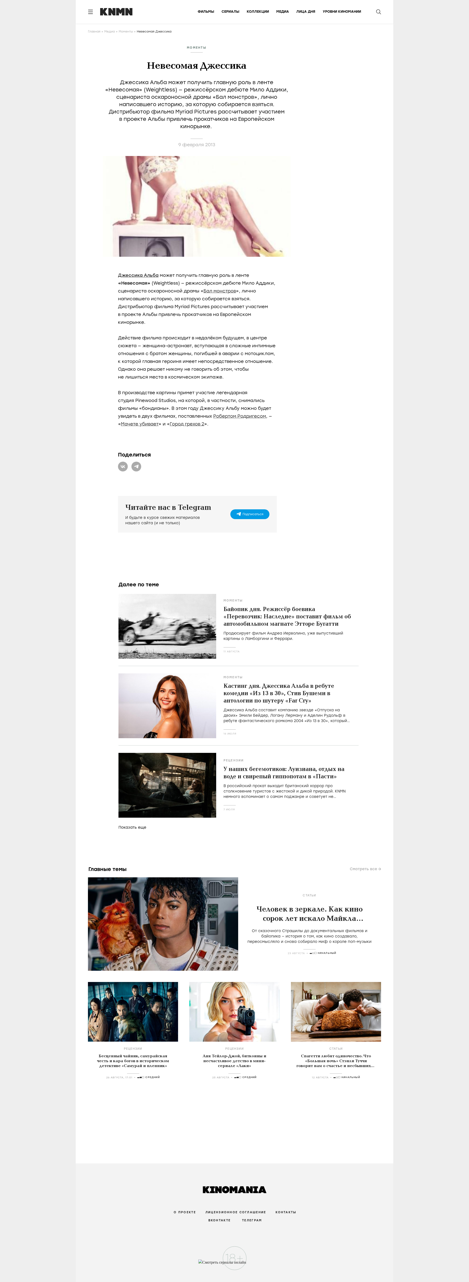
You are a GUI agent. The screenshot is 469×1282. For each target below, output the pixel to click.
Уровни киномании (342, 12)
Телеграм (252, 1220)
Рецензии (234, 760)
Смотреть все (363, 869)
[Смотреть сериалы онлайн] (234, 1265)
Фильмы (206, 12)
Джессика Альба (138, 275)
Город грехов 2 (187, 424)
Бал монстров (219, 291)
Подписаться (253, 514)
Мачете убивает (140, 424)
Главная (94, 31)
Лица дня (305, 12)
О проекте (185, 1212)
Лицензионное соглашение (235, 1212)
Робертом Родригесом (239, 416)
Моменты (126, 31)
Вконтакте (219, 1220)
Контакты (286, 1212)
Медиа (282, 12)
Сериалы (230, 12)
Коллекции (258, 12)
